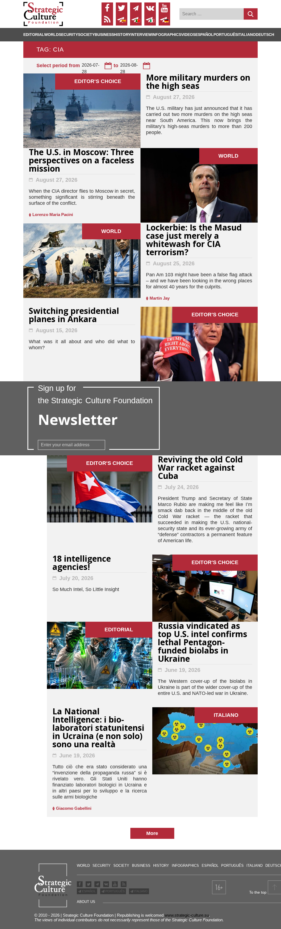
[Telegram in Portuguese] (136, 19)
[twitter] (121, 8)
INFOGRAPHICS (166, 34)
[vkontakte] (150, 8)
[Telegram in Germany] (164, 19)
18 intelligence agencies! (81, 563)
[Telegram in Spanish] (121, 19)
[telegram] (136, 8)
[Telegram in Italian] (150, 19)
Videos (188, 34)
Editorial (33, 34)
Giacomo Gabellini (73, 808)
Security (68, 34)
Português (225, 34)
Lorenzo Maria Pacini (52, 214)
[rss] (107, 19)
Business (104, 34)
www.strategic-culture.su (187, 915)
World (51, 34)
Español (204, 34)
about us (86, 902)
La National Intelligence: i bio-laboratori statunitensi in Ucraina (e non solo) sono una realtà (98, 728)
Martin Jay (160, 298)
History (122, 34)
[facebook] (107, 8)
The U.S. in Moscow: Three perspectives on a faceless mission (81, 161)
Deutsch (265, 34)
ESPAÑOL (88, 891)
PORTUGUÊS (115, 891)
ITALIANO (140, 891)
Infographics (185, 865)
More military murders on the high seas (198, 82)
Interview (141, 34)
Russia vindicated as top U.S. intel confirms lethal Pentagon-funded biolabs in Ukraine (202, 643)
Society (86, 34)
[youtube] (164, 8)
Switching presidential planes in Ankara (74, 316)
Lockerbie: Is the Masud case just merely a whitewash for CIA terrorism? (194, 240)
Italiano (247, 34)
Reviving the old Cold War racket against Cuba (200, 468)
